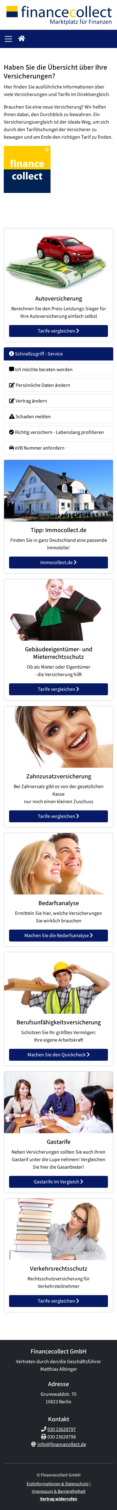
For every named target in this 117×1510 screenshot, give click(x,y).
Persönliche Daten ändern (42, 385)
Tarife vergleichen (57, 331)
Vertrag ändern (31, 401)
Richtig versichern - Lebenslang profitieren (59, 432)
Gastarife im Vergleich (57, 1181)
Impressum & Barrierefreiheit (58, 1491)
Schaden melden (33, 416)
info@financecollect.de (61, 1444)
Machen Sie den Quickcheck (57, 1055)
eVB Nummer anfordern (39, 448)
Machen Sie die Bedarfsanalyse (57, 935)
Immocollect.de (57, 562)
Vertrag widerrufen (58, 1499)
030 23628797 (61, 1429)
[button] (21, 39)
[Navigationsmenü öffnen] (8, 39)
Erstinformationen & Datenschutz (58, 1484)
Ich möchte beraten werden (43, 369)
